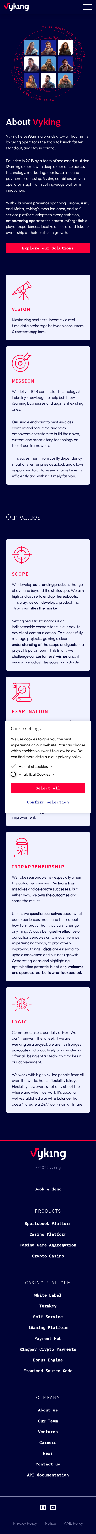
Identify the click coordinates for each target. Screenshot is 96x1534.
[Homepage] (16, 7)
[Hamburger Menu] (87, 7)
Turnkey (48, 1305)
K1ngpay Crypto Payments (48, 1349)
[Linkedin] (43, 1507)
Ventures (48, 1431)
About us (48, 1410)
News (48, 1453)
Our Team (48, 1420)
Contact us (48, 1464)
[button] (48, 248)
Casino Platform (48, 1234)
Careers (48, 1442)
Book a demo (48, 1189)
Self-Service (48, 1316)
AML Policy (73, 1523)
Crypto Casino (48, 1255)
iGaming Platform (48, 1327)
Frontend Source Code (48, 1370)
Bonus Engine (48, 1359)
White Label (48, 1295)
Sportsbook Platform (48, 1223)
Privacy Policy (25, 1523)
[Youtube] (53, 1507)
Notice (50, 1523)
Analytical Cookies (34, 774)
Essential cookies (33, 766)
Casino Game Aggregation (48, 1245)
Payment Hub (48, 1338)
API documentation (48, 1474)
